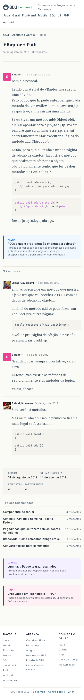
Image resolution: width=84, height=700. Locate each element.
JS (59, 15)
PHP (66, 15)
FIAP (61, 654)
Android (8, 22)
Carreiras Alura (35, 640)
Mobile (42, 15)
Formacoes (33, 645)
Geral (16, 15)
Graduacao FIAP (36, 655)
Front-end (9, 650)
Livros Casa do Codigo (35, 667)
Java (6, 15)
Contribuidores (56, 691)
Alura (62, 644)
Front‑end (29, 15)
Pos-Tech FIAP (35, 660)
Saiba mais (39, 691)
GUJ (6, 34)
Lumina (63, 649)
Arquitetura (10, 680)
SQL (52, 15)
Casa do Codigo (69, 659)
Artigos (30, 650)
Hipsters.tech (67, 664)
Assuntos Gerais (23, 34)
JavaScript (9, 665)
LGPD (71, 691)
